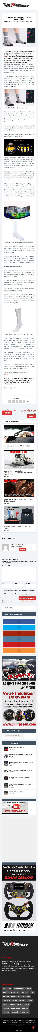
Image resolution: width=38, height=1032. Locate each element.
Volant (23, 1012)
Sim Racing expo (15, 1008)
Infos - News (29, 21)
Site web (28, 583)
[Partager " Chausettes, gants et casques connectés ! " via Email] (20, 401)
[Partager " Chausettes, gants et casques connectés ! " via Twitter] (13, 401)
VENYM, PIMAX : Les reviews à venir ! (17, 527)
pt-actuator (22, 1000)
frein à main (25, 992)
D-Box (4, 992)
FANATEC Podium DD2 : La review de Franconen (18, 500)
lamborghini (6, 1000)
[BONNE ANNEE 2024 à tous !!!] (6, 749)
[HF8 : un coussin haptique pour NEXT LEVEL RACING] (6, 785)
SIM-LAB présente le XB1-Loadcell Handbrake (20, 770)
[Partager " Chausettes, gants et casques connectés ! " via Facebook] (10, 401)
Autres (23, 21)
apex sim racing (7, 989)
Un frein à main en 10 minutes (17, 446)
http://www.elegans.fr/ (10, 388)
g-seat (32, 992)
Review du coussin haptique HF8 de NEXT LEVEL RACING (21, 755)
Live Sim (14, 1000)
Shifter (5, 1004)
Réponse (22, 549)
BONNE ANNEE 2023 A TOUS (16, 792)
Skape (10, 21)
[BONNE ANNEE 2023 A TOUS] (6, 793)
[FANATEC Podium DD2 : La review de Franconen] (19, 488)
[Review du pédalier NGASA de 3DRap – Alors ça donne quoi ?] (6, 763)
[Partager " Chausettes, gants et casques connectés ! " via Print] (24, 401)
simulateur (25, 1008)
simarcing (12, 1004)
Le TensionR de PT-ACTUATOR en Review (19, 777)
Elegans (6, 374)
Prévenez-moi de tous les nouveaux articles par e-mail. (18, 594)
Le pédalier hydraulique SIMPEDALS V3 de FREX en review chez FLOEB (18, 472)
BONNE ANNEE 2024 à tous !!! (16, 747)
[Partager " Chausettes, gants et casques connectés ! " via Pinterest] (17, 401)
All (20, 21)
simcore (19, 1004)
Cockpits (29, 989)
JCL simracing (26, 996)
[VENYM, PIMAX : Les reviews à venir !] (19, 515)
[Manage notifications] (33, 1027)
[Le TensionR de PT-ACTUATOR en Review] (6, 778)
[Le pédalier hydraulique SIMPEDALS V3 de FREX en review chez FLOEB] (19, 459)
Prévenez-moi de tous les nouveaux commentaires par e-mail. (19, 590)
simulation (6, 1012)
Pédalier (30, 1000)
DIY (18, 992)
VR (27, 1012)
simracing (26, 1004)
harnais (13, 996)
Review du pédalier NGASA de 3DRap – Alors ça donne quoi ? (21, 763)
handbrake (6, 996)
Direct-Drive (11, 992)
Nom (3, 583)
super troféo (15, 1012)
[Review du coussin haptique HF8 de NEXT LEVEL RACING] (6, 756)
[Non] (36, 1025)
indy (19, 996)
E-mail (16, 583)
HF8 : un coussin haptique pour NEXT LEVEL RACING (20, 785)
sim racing (6, 1008)
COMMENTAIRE (6, 566)
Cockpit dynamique (19, 989)
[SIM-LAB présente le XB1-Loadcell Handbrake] (6, 771)
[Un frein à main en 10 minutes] (19, 434)
